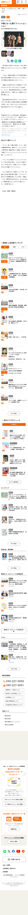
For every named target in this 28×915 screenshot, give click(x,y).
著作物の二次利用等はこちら (13, 693)
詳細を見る (14, 829)
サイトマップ (14, 877)
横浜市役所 (8, 718)
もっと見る (14, 413)
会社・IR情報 (6, 865)
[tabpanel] (14, 40)
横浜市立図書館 (9, 725)
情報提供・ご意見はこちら (13, 690)
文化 (19, 8)
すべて (3, 8)
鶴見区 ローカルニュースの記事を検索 (13, 630)
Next (23, 38)
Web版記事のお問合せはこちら (14, 705)
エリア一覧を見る (13, 482)
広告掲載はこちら (10, 697)
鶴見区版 (4, 6)
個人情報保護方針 (8, 875)
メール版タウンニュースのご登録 (14, 804)
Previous (4, 38)
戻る (3, 12)
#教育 (8, 191)
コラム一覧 (14, 669)
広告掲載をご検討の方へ (9, 868)
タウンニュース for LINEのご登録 (14, 799)
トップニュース (11, 8)
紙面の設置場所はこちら (12, 701)
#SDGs (4, 191)
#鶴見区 (13, 191)
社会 (24, 8)
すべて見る (14, 543)
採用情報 (5, 872)
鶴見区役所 (8, 715)
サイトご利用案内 (20, 875)
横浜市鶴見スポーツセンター (12, 721)
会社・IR (18, 2)
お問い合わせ (15, 859)
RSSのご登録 (13, 841)
